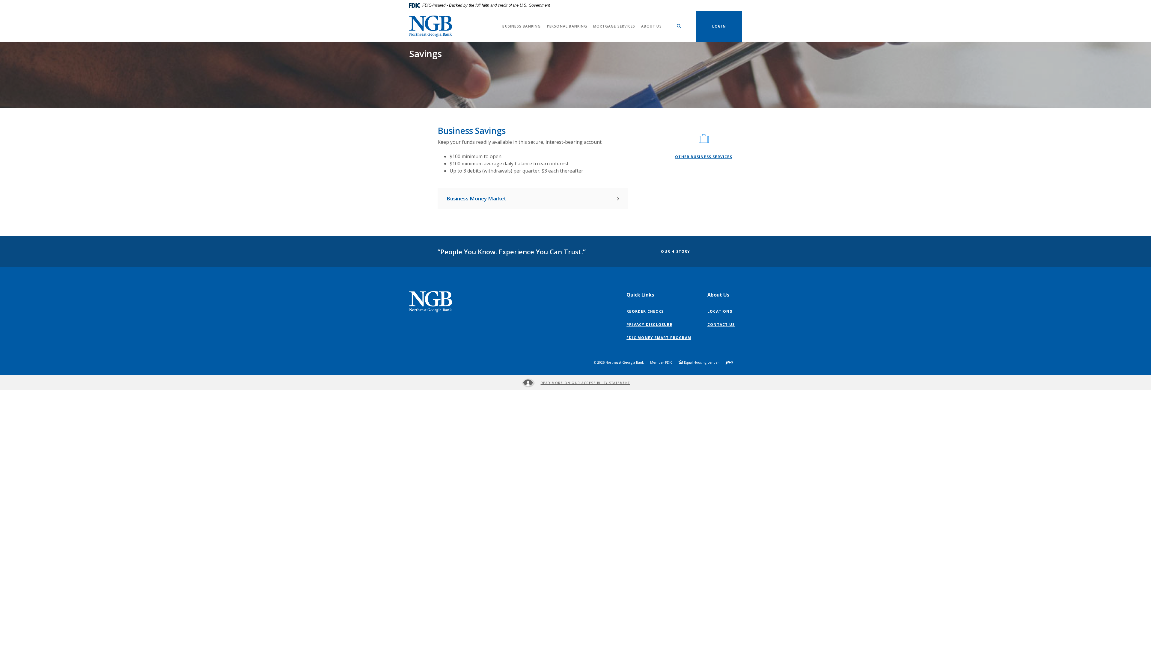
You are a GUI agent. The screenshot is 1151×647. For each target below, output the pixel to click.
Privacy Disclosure (650, 324)
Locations (719, 311)
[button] (533, 198)
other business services (703, 156)
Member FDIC (661, 362)
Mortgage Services (614, 26)
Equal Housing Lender (701, 362)
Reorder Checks (646, 311)
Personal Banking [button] (567, 26)
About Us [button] (651, 26)
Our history (675, 251)
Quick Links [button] (640, 294)
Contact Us (721, 324)
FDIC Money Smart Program (660, 338)
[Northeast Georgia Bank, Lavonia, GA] (430, 26)
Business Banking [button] (521, 26)
